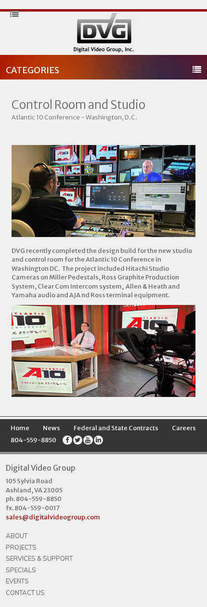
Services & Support (39, 558)
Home (20, 428)
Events (17, 581)
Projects (21, 547)
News (51, 428)
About (16, 536)
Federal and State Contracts (116, 428)
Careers (184, 428)
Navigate (103, 33)
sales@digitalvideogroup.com (53, 517)
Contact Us (25, 592)
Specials (21, 570)
